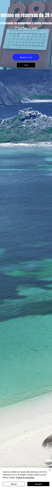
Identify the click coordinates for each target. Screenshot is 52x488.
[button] (26, 65)
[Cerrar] (48, 471)
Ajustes (14, 484)
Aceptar (38, 484)
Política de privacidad (25, 477)
